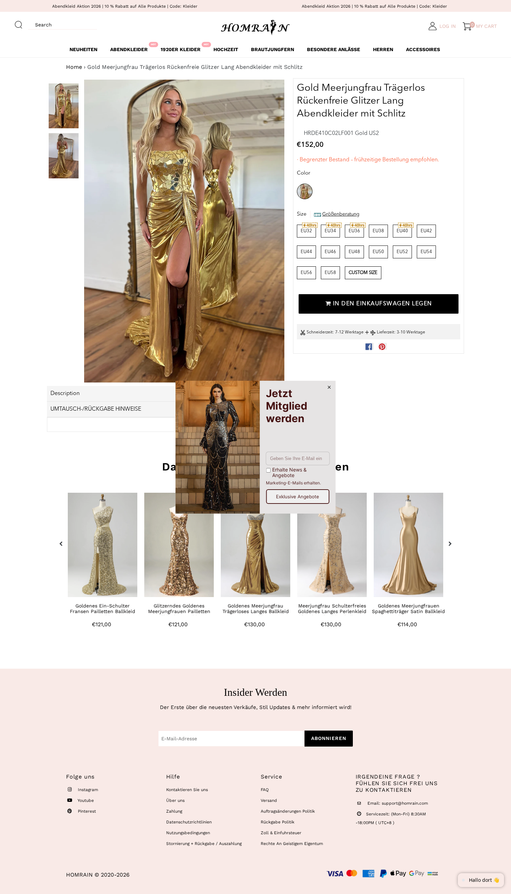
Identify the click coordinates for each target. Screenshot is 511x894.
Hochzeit (225, 49)
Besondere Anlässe (333, 49)
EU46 (330, 252)
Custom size (363, 273)
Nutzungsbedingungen (188, 832)
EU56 (306, 273)
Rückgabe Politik (277, 822)
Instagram (87, 789)
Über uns (175, 800)
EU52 (402, 252)
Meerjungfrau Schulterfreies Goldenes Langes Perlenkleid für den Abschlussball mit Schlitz (332, 614)
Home (74, 67)
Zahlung (174, 811)
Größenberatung (340, 214)
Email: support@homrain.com (397, 803)
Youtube (85, 800)
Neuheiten (83, 49)
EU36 (354, 231)
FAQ (265, 789)
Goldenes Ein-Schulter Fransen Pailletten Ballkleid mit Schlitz (102, 611)
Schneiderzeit (320, 333)
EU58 (330, 273)
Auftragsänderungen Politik (288, 811)
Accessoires (423, 49)
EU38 (378, 231)
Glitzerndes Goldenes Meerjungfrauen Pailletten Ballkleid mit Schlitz (179, 611)
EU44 (306, 252)
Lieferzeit (385, 333)
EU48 (354, 252)
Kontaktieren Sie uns (187, 789)
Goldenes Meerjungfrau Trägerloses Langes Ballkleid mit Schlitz (255, 611)
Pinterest (86, 811)
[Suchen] (18, 21)
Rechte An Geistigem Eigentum (292, 843)
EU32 (306, 231)
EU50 (378, 252)
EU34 (330, 231)
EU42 (426, 231)
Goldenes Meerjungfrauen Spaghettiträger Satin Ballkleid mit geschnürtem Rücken (408, 611)
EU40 (402, 231)
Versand (269, 800)
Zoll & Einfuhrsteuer (281, 832)
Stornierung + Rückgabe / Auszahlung (204, 843)
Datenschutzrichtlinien (189, 822)
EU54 (426, 252)
